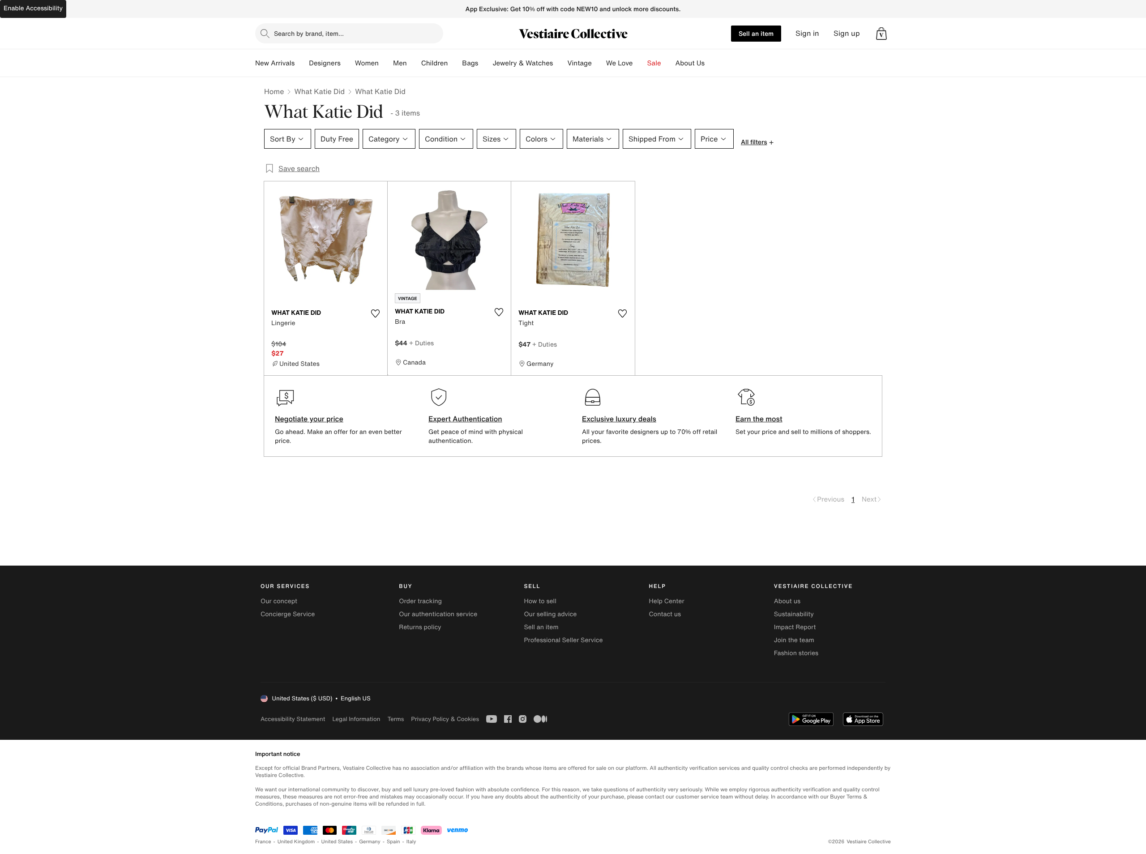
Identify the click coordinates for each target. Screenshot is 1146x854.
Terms (395, 719)
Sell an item (756, 33)
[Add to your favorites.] (375, 313)
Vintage (579, 63)
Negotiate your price (309, 418)
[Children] (454, 63)
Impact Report (795, 627)
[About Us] (711, 63)
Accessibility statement (293, 719)
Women (367, 63)
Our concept (279, 601)
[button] (881, 33)
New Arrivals (275, 63)
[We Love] (640, 63)
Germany (370, 841)
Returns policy (420, 627)
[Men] (414, 63)
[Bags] (485, 63)
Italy (411, 841)
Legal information (356, 719)
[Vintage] (599, 63)
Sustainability (794, 614)
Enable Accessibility (33, 8)
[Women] (385, 63)
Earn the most (759, 418)
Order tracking (420, 601)
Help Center (666, 601)
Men (400, 63)
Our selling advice (550, 614)
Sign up (847, 33)
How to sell (540, 601)
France (263, 841)
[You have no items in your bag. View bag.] (881, 33)
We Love (619, 63)
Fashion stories (796, 653)
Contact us (665, 614)
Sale (654, 63)
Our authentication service (438, 614)
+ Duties (421, 343)
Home (274, 91)
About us (787, 601)
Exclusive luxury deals (619, 418)
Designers (325, 63)
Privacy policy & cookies (445, 719)
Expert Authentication (465, 418)
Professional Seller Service (563, 640)
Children (434, 63)
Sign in (807, 33)
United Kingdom (296, 841)
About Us (690, 63)
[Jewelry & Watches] (560, 63)
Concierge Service (288, 614)
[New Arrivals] (301, 63)
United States (337, 841)
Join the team (794, 640)
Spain (393, 841)
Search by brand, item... (309, 33)
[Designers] (347, 63)
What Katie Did (319, 91)
